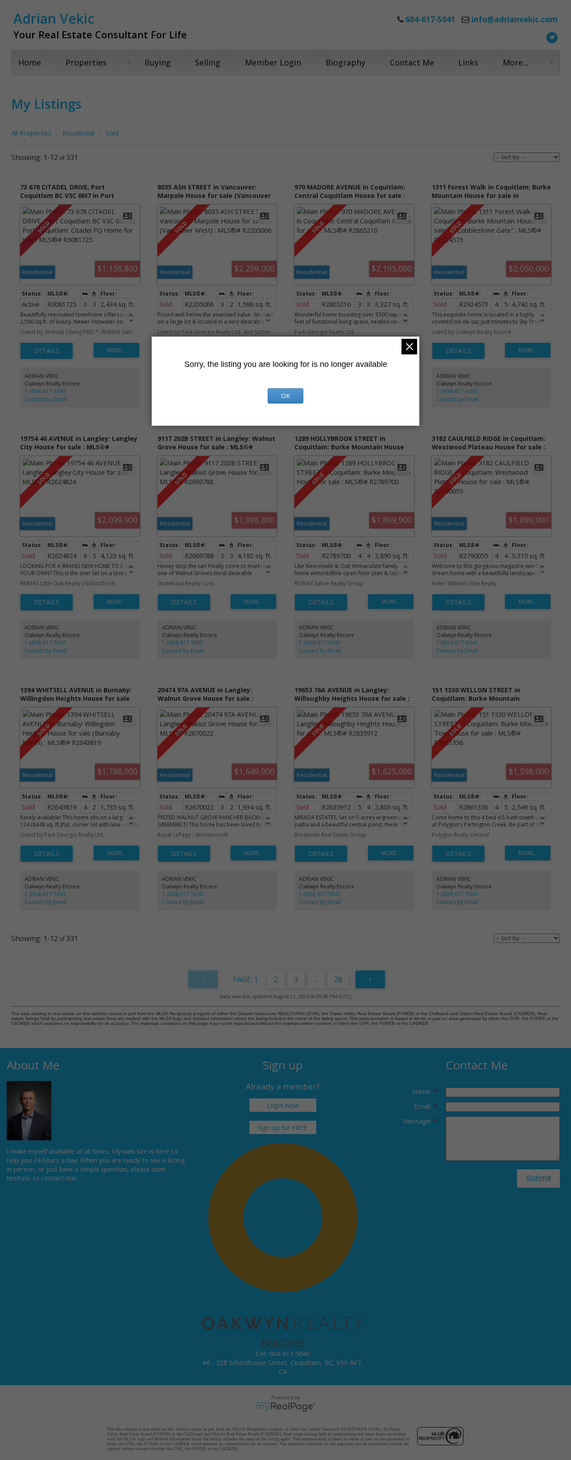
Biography (345, 62)
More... (515, 62)
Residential (78, 132)
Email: (423, 1106)
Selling (207, 62)
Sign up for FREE (283, 1127)
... (316, 979)
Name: (422, 1091)
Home (29, 62)
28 (338, 979)
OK (285, 395)
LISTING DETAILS (47, 351)
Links (468, 62)
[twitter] (551, 36)
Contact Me (412, 62)
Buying (158, 62)
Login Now (283, 1105)
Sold (112, 132)
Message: (418, 1120)
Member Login (273, 62)
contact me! (58, 1177)
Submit (538, 1178)
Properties (86, 62)
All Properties (31, 132)
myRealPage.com (286, 1407)
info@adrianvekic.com (515, 19)
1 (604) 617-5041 (45, 391)
